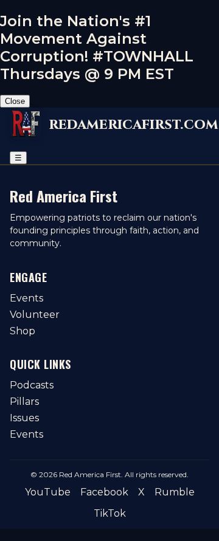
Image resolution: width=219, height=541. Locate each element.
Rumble (175, 492)
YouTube (48, 492)
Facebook (104, 492)
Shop (22, 331)
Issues (24, 418)
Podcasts (32, 385)
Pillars (24, 401)
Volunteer (35, 314)
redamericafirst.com (133, 124)
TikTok (110, 513)
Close (15, 101)
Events (26, 298)
